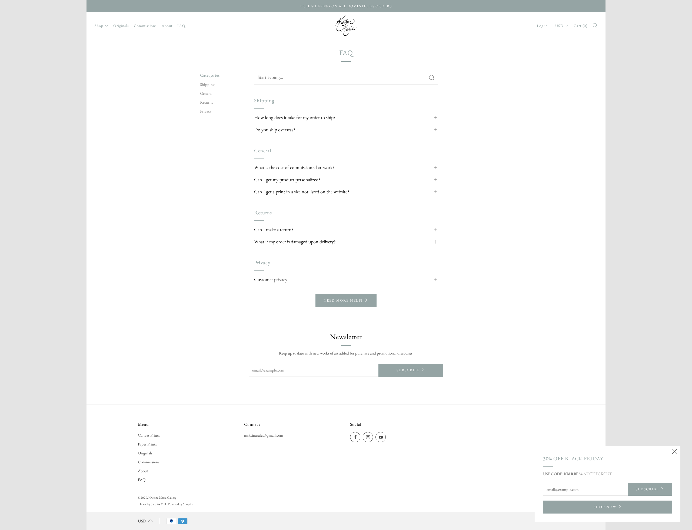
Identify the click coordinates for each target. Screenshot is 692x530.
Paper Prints (147, 444)
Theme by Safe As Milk (152, 504)
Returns (206, 102)
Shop (99, 25)
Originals (121, 25)
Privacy (206, 111)
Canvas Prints (149, 435)
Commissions (145, 25)
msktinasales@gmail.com (263, 435)
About (167, 25)
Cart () (580, 25)
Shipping (207, 84)
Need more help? (343, 300)
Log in (542, 25)
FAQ (181, 25)
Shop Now (605, 507)
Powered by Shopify (180, 504)
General (206, 93)
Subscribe (408, 370)
